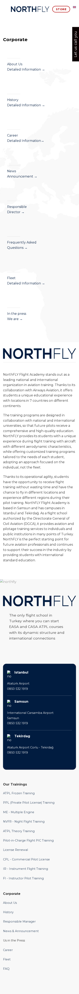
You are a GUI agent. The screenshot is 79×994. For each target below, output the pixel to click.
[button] (5, 9)
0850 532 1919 (17, 689)
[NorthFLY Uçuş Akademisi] (30, 9)
